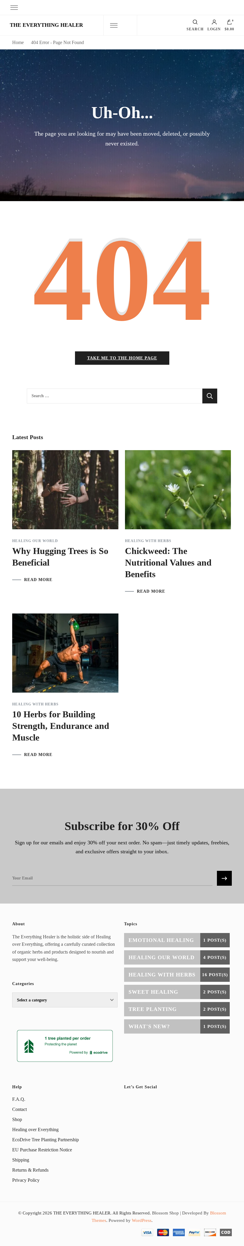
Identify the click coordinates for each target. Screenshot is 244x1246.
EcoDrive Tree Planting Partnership (45, 1139)
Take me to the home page (122, 358)
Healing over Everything (35, 1129)
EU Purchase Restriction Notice (42, 1149)
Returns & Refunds (30, 1170)
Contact (19, 1109)
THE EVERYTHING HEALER (46, 25)
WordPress (141, 1220)
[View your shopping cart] (229, 23)
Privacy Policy (26, 1180)
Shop (17, 1119)
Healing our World (35, 541)
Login (214, 29)
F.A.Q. (18, 1099)
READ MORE (38, 580)
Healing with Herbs (148, 541)
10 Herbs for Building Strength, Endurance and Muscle (60, 725)
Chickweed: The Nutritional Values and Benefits (168, 562)
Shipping (20, 1159)
